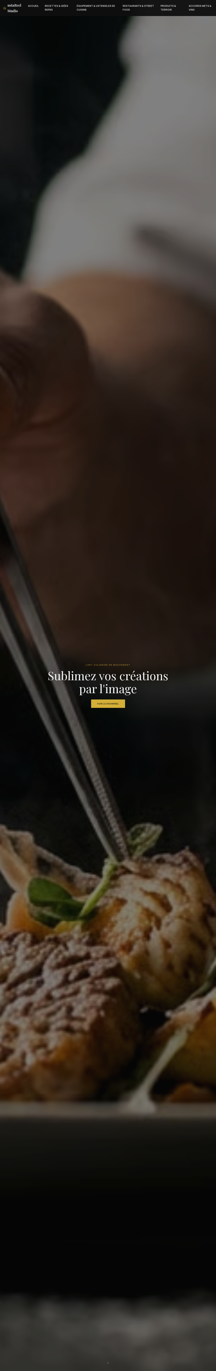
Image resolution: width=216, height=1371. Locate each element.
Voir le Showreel (108, 703)
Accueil (33, 6)
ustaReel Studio (12, 8)
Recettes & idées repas (56, 7)
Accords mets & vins (200, 7)
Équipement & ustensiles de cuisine (96, 7)
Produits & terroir (168, 7)
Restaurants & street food (138, 7)
